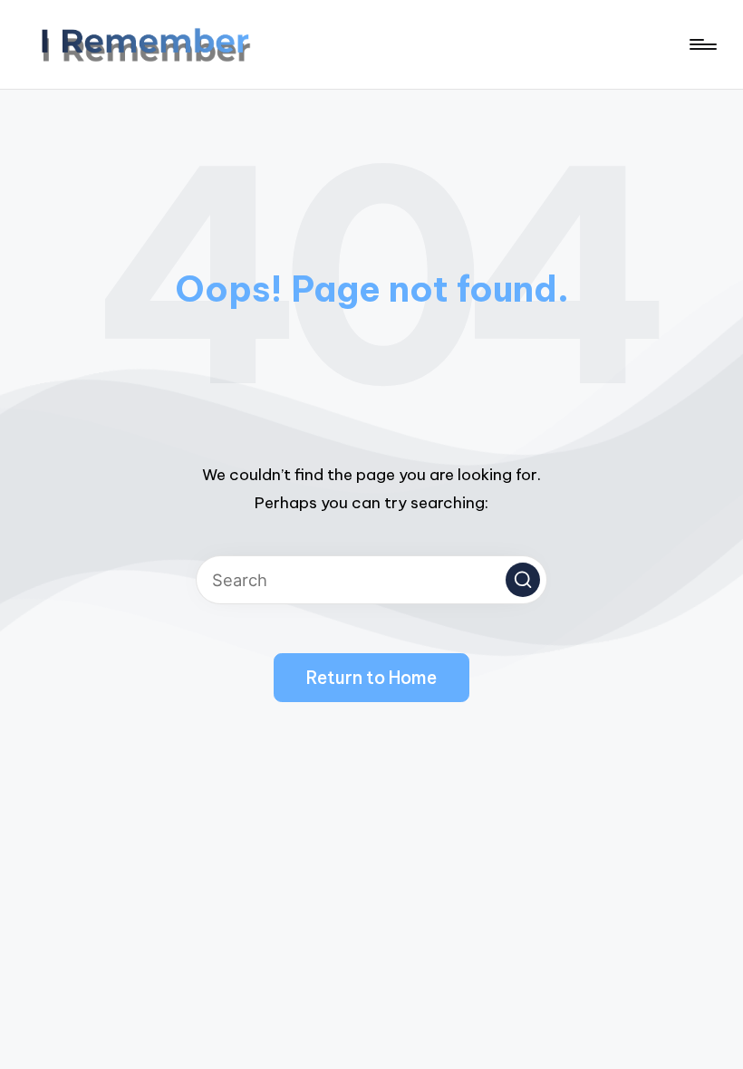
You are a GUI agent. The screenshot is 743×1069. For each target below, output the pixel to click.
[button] (523, 580)
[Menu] (702, 45)
